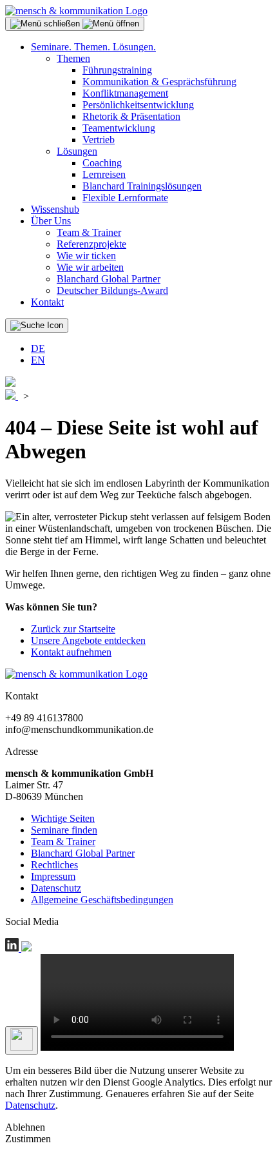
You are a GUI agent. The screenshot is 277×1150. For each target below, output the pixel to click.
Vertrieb (98, 139)
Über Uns (51, 220)
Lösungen (77, 151)
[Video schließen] (21, 1040)
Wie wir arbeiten (90, 267)
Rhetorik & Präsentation (131, 116)
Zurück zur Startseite (73, 628)
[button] (74, 24)
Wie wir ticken (86, 255)
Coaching (102, 162)
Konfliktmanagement (125, 93)
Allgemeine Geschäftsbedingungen (102, 899)
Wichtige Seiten (63, 818)
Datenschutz (56, 887)
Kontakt (47, 302)
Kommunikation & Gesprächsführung (159, 81)
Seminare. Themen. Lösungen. (93, 46)
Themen (73, 58)
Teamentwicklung (118, 127)
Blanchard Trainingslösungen (142, 185)
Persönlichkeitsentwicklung (138, 104)
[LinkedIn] (13, 947)
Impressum (53, 876)
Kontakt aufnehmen (71, 652)
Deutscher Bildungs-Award (112, 290)
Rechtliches (54, 864)
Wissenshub (55, 209)
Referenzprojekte (91, 244)
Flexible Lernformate (125, 197)
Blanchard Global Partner (108, 278)
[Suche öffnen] (36, 325)
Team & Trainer (89, 232)
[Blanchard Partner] (10, 383)
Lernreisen (104, 174)
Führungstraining (117, 69)
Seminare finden (64, 829)
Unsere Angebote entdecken (88, 640)
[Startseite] (76, 10)
